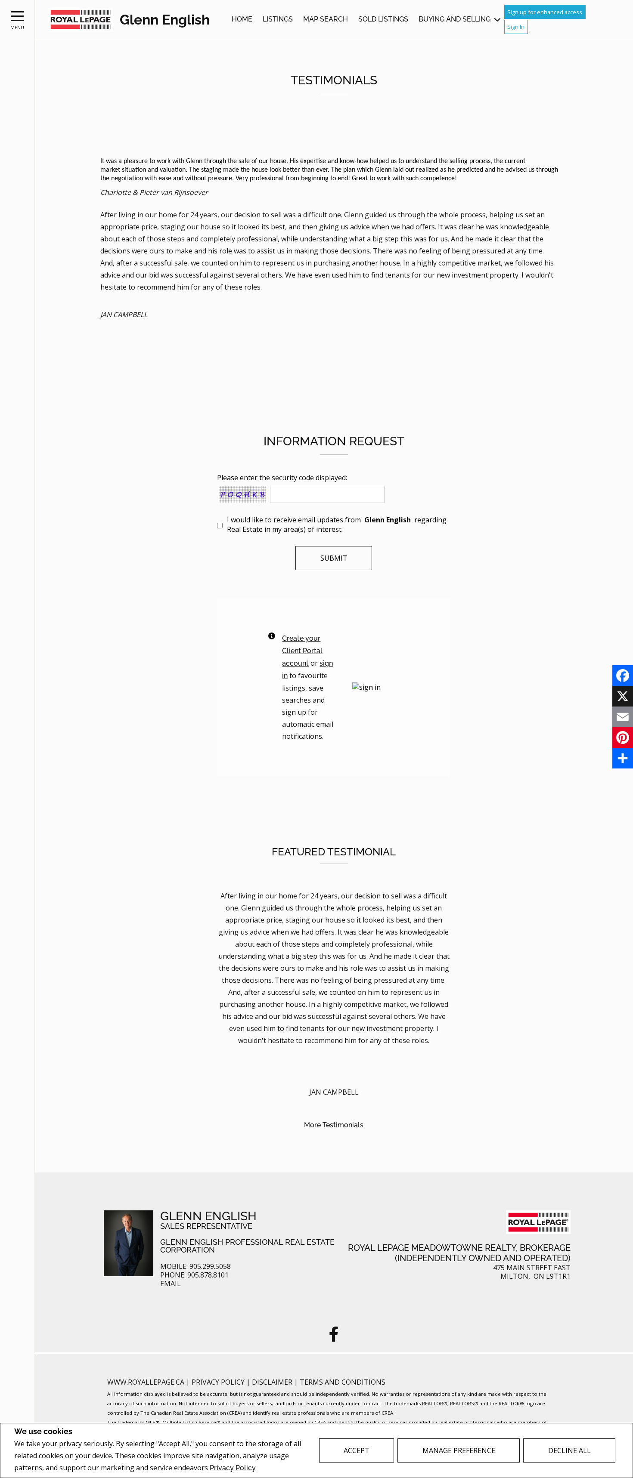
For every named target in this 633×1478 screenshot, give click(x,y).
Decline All (569, 1450)
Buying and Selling (454, 19)
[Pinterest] (622, 737)
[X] (622, 696)
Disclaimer (273, 1382)
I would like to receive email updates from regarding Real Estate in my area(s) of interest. (337, 524)
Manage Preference (458, 1450)
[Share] (622, 758)
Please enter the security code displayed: (282, 477)
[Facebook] (622, 675)
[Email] (622, 717)
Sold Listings (383, 19)
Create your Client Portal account (302, 650)
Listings (278, 19)
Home (242, 19)
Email (170, 1283)
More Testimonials (333, 1125)
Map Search (325, 19)
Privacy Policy (233, 1468)
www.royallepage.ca (145, 1382)
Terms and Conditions (342, 1382)
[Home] (80, 19)
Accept (356, 1450)
